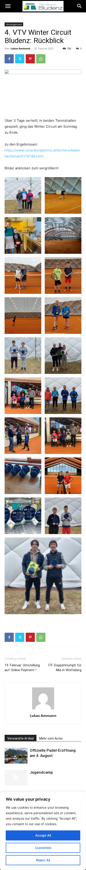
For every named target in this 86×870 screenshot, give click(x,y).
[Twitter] (19, 58)
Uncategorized (14, 24)
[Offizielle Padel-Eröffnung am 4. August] (16, 756)
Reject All (43, 860)
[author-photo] (43, 709)
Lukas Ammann (20, 48)
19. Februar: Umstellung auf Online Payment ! (22, 667)
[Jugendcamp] (16, 778)
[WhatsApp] (40, 58)
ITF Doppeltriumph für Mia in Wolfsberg (64, 667)
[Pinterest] (30, 58)
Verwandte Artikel (20, 738)
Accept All (43, 835)
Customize (43, 848)
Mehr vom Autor (51, 738)
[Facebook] (9, 58)
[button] (7, 6)
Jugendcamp (41, 772)
